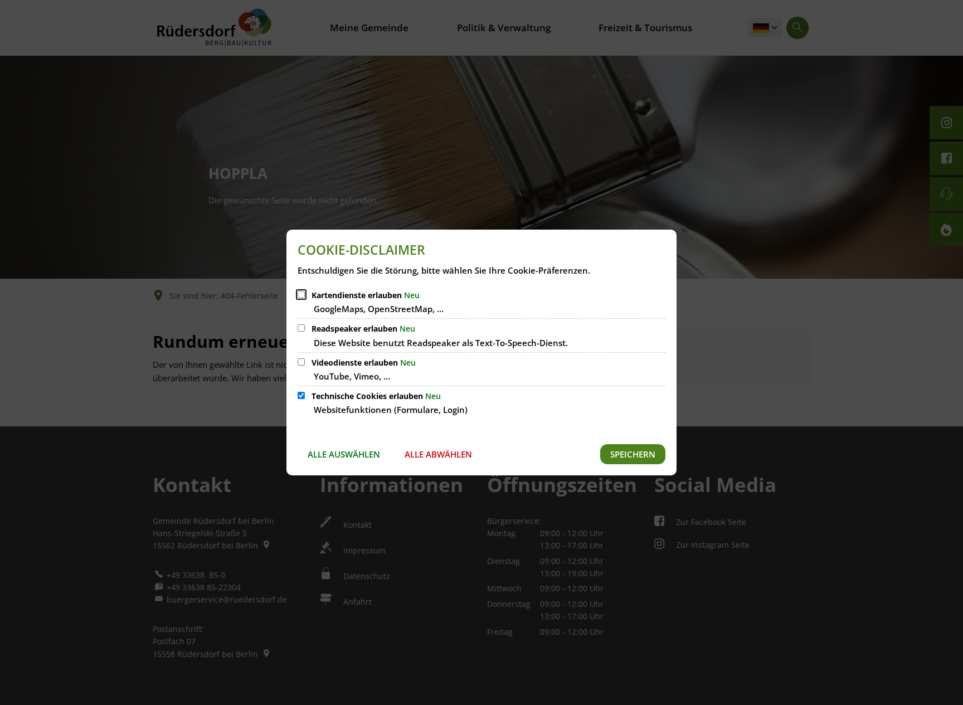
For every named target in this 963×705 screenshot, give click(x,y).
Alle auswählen (344, 454)
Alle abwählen (438, 454)
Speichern (632, 454)
